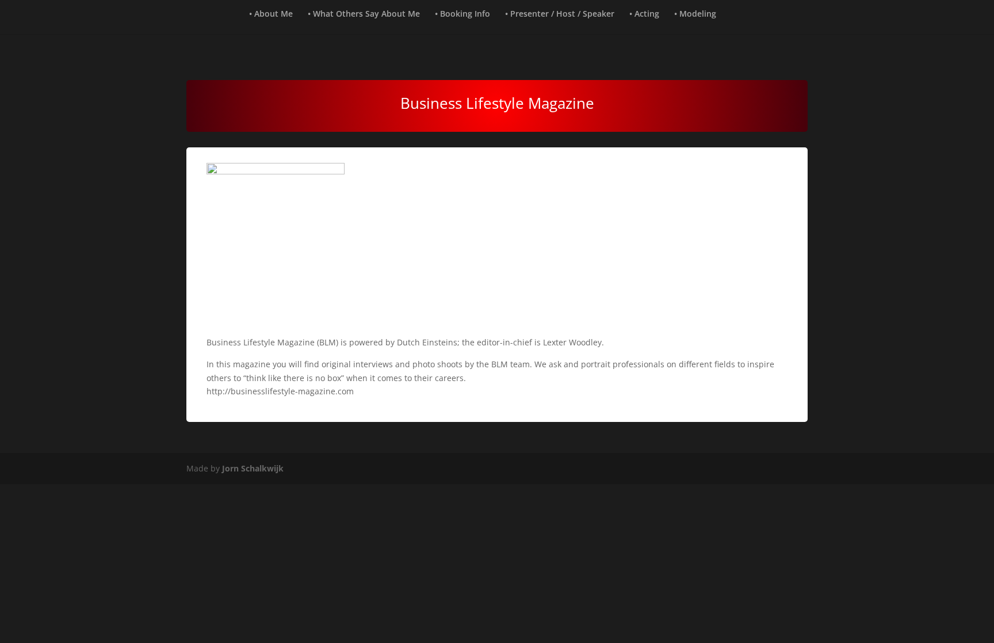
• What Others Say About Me (364, 14)
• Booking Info (462, 14)
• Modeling (695, 14)
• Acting (644, 14)
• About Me (271, 14)
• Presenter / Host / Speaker (559, 14)
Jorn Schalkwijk (253, 468)
